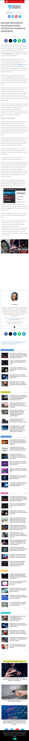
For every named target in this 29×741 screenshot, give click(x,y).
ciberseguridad (7, 54)
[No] (27, 735)
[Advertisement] (14, 272)
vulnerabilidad (8, 344)
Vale (15, 738)
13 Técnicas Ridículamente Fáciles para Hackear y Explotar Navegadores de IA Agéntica (18, 549)
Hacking (22, 342)
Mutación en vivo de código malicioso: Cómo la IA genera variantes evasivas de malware (18, 383)
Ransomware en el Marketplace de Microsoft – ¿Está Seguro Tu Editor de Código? (18, 639)
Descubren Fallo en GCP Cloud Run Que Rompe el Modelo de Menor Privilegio (18, 477)
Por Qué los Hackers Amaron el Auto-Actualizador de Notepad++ (18, 583)
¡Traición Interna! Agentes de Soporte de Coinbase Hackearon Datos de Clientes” (19, 597)
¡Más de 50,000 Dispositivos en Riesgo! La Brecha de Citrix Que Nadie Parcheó (18, 463)
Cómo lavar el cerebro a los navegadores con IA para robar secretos (18, 369)
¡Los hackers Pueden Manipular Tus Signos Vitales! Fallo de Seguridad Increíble (18, 484)
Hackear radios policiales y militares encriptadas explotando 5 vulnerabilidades (18, 420)
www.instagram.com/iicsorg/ (14, 319)
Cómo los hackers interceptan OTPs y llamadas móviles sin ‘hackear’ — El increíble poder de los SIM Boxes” (14, 679)
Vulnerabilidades (18, 341)
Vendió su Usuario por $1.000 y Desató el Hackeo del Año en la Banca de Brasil (18, 590)
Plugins (3, 344)
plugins (10, 208)
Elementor (17, 342)
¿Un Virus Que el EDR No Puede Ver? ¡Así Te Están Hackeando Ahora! (18, 646)
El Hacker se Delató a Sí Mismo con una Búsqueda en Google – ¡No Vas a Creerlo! (18, 604)
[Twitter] (14, 327)
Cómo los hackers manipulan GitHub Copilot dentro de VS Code (18, 362)
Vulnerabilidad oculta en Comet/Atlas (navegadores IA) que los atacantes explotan (18, 449)
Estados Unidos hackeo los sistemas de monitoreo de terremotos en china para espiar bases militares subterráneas (17, 413)
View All (26, 387)
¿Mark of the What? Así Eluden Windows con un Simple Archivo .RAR (18, 470)
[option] (5, 246)
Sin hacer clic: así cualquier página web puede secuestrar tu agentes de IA (18, 376)
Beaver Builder (4, 342)
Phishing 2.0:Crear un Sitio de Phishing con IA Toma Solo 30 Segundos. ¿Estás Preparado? (18, 556)
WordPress (20, 64)
